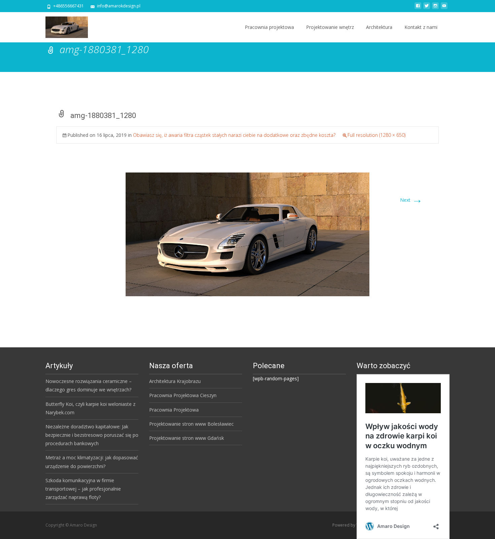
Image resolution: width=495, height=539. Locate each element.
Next (411, 200)
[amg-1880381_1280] (247, 234)
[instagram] (435, 8)
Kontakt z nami (420, 27)
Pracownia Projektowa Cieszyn (183, 395)
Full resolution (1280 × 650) (376, 135)
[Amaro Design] (61, 25)
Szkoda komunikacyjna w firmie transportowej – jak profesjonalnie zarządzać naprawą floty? (83, 488)
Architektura (379, 27)
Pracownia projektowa (269, 27)
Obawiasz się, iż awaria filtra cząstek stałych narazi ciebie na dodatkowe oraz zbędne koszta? (234, 135)
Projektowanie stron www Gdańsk (186, 438)
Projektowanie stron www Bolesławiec (191, 424)
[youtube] (444, 8)
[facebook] (418, 8)
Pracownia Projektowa (174, 410)
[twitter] (426, 8)
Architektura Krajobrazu (175, 381)
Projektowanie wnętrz (330, 27)
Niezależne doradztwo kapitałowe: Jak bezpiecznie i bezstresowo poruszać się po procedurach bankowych (91, 435)
